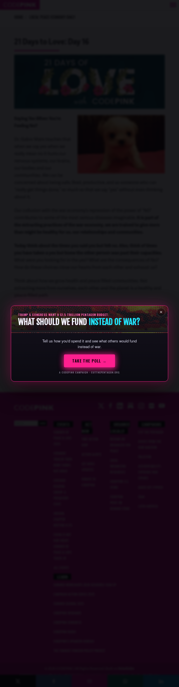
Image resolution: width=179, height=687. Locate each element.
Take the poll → (89, 361)
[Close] (161, 312)
